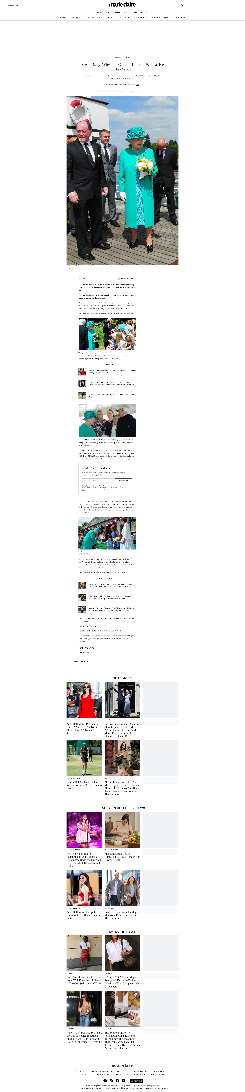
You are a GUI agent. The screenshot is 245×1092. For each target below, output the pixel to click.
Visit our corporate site (151, 1086)
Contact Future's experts (102, 1071)
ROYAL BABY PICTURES (88, 626)
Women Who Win (180, 18)
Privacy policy (86, 1075)
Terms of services (104, 486)
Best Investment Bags (141, 18)
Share (83, 278)
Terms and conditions (140, 1071)
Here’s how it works (144, 91)
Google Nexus (83, 641)
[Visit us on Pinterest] (123, 1080)
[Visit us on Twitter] (105, 1080)
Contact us (122, 1071)
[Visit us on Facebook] (117, 1080)
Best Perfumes (155, 18)
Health (118, 12)
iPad (80, 639)
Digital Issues (167, 18)
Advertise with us (161, 1071)
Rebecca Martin (113, 85)
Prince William (103, 287)
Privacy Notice (86, 487)
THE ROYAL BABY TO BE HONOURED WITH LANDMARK (101, 572)
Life (125, 12)
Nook (126, 639)
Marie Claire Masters (93, 18)
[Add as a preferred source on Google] (149, 1081)
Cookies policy (103, 1075)
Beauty (109, 12)
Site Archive (81, 1071)
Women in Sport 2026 (76, 18)
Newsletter (132, 278)
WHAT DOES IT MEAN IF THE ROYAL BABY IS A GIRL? (100, 631)
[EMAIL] (88, 661)
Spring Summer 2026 (110, 18)
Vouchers (144, 12)
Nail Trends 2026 (125, 18)
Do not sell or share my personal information (145, 1075)
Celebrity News (122, 57)
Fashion (99, 12)
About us (117, 1075)
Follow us (122, 278)
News (137, 85)
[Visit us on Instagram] (111, 1080)
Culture (133, 12)
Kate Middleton (86, 652)
